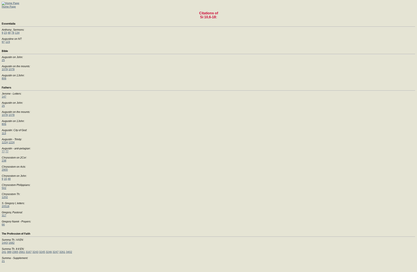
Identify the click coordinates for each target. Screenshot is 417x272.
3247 (56, 252)
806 (4, 78)
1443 (5, 242)
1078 (5, 69)
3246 (49, 252)
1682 (11, 242)
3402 (69, 252)
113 (4, 133)
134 (17, 32)
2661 (22, 252)
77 (3, 151)
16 (5, 178)
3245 (42, 252)
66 (3, 224)
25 (3, 60)
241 (4, 252)
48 (9, 32)
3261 (62, 252)
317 (4, 215)
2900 (5, 169)
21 (3, 261)
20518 (5, 206)
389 (9, 252)
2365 (15, 252)
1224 (5, 142)
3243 (35, 252)
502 (4, 188)
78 (12, 32)
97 (3, 41)
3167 (29, 252)
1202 (5, 197)
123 (7, 41)
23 (5, 32)
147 (4, 96)
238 (4, 160)
